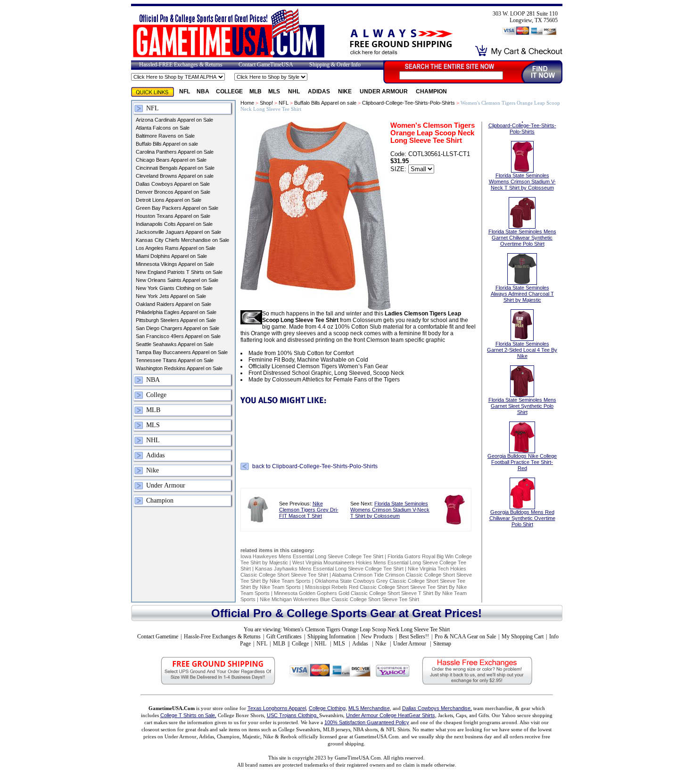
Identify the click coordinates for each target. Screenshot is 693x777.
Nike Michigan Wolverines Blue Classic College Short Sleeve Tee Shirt (339, 599)
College (229, 91)
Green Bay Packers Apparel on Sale (177, 208)
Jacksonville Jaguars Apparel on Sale (178, 232)
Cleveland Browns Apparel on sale (175, 176)
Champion (431, 91)
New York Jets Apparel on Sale (171, 296)
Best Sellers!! (414, 636)
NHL (294, 91)
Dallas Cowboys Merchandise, (437, 708)
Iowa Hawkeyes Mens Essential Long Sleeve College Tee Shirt (311, 556)
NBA (203, 91)
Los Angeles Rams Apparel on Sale (175, 248)
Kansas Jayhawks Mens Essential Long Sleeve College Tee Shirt (329, 568)
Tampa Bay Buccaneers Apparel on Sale (182, 352)
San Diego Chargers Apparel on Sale (177, 328)
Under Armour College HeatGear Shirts (390, 715)
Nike (345, 91)
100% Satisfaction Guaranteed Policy (366, 722)
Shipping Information (331, 636)
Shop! (266, 103)
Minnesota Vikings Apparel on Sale (175, 264)
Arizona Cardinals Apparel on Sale (174, 120)
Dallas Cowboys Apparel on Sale (173, 184)
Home (247, 103)
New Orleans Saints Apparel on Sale (177, 280)
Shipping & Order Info (335, 64)
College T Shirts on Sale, (188, 715)
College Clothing (327, 708)
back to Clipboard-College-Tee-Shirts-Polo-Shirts (315, 466)
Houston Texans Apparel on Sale (173, 216)
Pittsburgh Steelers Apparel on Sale (176, 320)
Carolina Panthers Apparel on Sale (175, 152)
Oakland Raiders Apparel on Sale (173, 304)
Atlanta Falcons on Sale (163, 128)
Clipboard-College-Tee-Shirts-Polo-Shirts (408, 103)
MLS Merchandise (369, 708)
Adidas (319, 91)
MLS (274, 91)
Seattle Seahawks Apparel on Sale (175, 344)
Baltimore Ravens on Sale (165, 136)
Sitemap (442, 643)
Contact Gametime (157, 636)
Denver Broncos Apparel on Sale (173, 192)
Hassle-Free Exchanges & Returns (222, 636)
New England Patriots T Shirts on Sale (179, 272)
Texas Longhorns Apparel (277, 708)
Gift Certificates (284, 636)
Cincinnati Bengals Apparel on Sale (175, 168)
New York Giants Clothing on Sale (174, 288)
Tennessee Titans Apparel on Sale (175, 360)
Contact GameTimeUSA (266, 64)
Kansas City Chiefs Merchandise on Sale (182, 240)
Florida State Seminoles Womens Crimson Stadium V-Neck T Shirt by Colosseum (389, 510)
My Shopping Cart (523, 636)
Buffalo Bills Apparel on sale (167, 144)
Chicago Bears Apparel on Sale (171, 160)
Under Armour (384, 91)
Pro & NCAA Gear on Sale (465, 636)
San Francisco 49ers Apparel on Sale (178, 336)
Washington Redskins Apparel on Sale (179, 368)
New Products (377, 636)
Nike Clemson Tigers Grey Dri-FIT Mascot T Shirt (308, 510)
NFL (184, 91)
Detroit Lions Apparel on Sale (168, 200)
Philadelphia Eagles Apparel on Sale (176, 312)
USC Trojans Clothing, (293, 715)
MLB (255, 91)
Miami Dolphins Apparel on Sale (171, 256)
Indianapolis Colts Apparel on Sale (174, 224)
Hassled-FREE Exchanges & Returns (181, 64)
